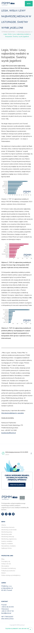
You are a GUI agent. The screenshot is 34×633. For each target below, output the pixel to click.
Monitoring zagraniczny (9, 539)
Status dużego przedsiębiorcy (10, 575)
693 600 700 (25, 628)
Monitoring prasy (6, 532)
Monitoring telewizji (7, 536)
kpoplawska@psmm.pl (8, 433)
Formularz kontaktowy (8, 568)
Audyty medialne (6, 541)
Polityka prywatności (8, 571)
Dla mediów (5, 566)
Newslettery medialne (8, 546)
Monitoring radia (6, 534)
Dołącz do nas (6, 564)
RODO (3, 573)
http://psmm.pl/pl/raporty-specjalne (12, 413)
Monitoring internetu (7, 527)
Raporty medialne (7, 543)
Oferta (3, 525)
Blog (2, 559)
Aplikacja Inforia (6, 548)
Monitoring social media (9, 530)
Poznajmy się (5, 561)
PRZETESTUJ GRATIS (17, 485)
